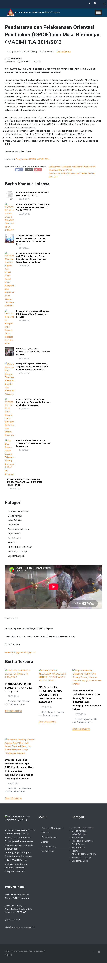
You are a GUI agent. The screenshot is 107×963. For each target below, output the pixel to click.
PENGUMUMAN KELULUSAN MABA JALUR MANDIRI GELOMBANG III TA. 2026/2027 (33, 207)
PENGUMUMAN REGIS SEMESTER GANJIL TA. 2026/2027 (18, 687)
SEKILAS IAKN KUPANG (20, 547)
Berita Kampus (64, 51)
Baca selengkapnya (13, 711)
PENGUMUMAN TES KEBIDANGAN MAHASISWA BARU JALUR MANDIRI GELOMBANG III (24, 482)
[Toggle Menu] (98, 12)
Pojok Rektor (14, 538)
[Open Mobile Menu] (104, 4)
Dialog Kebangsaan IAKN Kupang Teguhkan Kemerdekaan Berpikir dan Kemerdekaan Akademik (32, 367)
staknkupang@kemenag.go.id (19, 652)
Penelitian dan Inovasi (18, 529)
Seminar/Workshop (17, 551)
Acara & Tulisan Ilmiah (18, 511)
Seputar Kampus (16, 555)
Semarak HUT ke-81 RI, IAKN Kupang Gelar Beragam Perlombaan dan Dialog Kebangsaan (33, 402)
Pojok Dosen (14, 533)
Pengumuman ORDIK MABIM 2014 (32, 159)
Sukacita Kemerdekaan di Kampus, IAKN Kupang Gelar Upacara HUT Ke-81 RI (32, 314)
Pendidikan (13, 524)
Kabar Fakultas (15, 520)
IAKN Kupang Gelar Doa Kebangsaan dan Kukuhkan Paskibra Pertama (33, 352)
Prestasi (12, 542)
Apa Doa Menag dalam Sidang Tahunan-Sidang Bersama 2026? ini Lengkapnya (33, 443)
